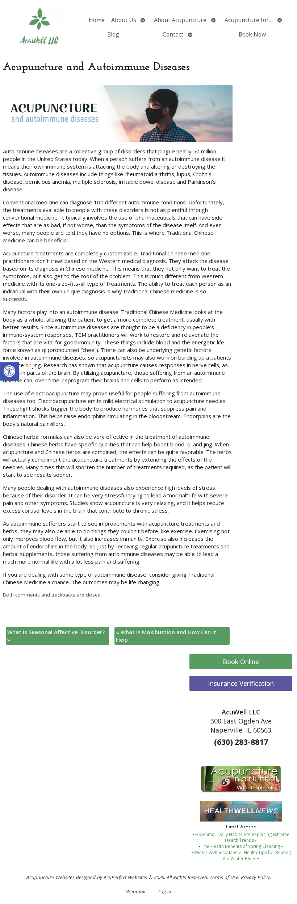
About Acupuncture (180, 20)
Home (97, 20)
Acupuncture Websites (50, 877)
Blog (113, 34)
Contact (173, 34)
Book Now (252, 34)
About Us (123, 20)
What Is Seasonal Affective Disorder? (56, 635)
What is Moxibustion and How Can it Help (166, 635)
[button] (9, 371)
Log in (164, 891)
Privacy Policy (255, 877)
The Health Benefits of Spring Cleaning (241, 846)
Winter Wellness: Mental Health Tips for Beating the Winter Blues (242, 855)
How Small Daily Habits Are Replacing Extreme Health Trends (242, 837)
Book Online (241, 661)
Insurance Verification (241, 683)
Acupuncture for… (249, 20)
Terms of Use (224, 877)
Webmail (135, 891)
